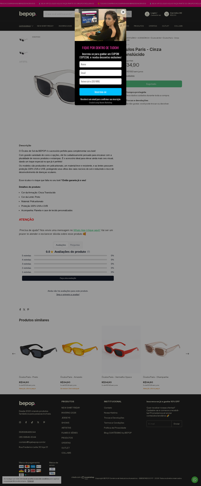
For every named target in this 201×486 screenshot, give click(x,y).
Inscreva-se (100, 92)
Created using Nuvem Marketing (100, 102)
